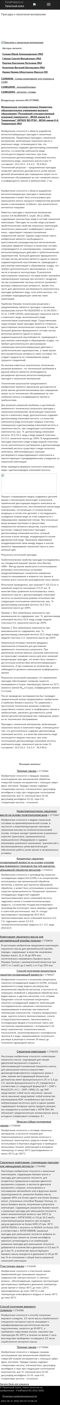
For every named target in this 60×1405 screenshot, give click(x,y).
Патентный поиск (14, 5)
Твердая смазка (26, 771)
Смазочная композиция (31, 1051)
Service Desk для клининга (14, 1384)
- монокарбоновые (18, 87)
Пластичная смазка (12, 1266)
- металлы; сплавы (18, 92)
